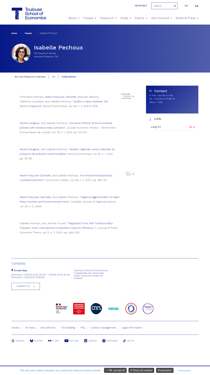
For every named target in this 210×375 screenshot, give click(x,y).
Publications (69, 76)
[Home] (22, 13)
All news (30, 327)
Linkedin (92, 341)
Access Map (20, 270)
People (88, 18)
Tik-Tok (130, 341)
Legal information (132, 327)
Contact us (23, 286)
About (72, 18)
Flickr (55, 341)
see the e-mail (165, 95)
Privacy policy (184, 370)
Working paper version (126, 96)
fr (186, 6)
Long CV (156, 126)
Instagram (111, 341)
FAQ (83, 327)
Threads (19, 341)
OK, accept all (116, 370)
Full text (128, 174)
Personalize (165, 370)
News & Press (186, 18)
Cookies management (103, 327)
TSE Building (68, 327)
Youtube (74, 341)
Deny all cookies (142, 370)
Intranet (141, 5)
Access (15, 327)
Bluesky (38, 341)
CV (53, 76)
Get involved (160, 18)
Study (124, 18)
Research (107, 18)
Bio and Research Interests (30, 76)
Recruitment (48, 327)
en (197, 6)
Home (14, 33)
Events (139, 18)
